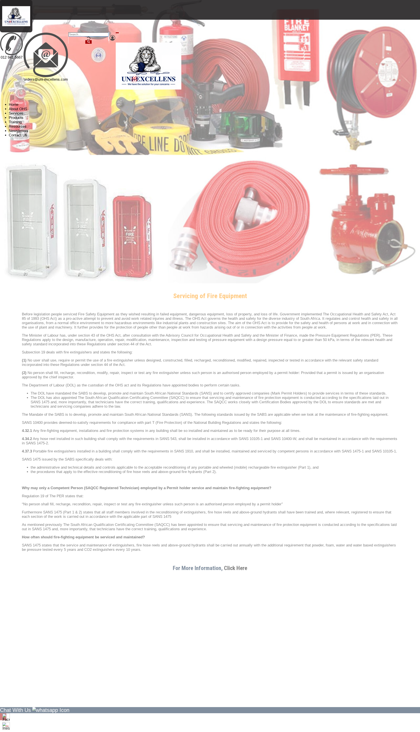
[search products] (88, 42)
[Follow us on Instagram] (6, 726)
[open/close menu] (117, 32)
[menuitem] (13, 105)
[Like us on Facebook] (6, 717)
